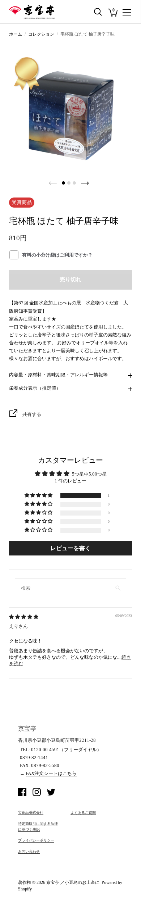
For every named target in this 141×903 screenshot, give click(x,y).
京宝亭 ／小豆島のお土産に (72, 882)
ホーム (15, 34)
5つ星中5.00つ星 (89, 474)
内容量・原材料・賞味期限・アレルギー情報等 (58, 374)
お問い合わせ (29, 851)
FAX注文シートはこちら (51, 773)
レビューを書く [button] (70, 548)
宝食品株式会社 (30, 812)
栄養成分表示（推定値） (35, 388)
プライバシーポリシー (36, 840)
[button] (39, 495)
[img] (23, 617)
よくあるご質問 (83, 812)
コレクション (41, 34)
